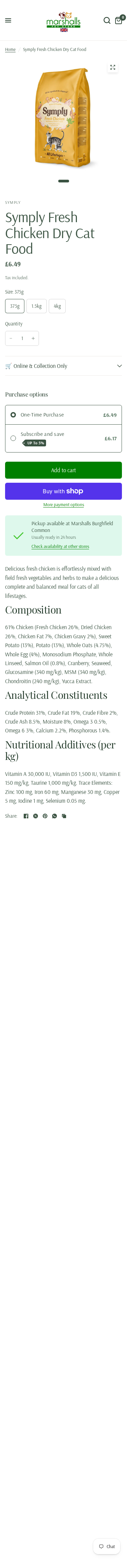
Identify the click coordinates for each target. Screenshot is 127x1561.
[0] (117, 20)
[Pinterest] (45, 816)
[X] (35, 816)
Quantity (13, 324)
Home (10, 49)
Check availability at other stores (60, 546)
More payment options (63, 504)
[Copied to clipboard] (64, 816)
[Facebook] (26, 816)
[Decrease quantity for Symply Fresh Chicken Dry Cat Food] (10, 338)
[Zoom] (113, 67)
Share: (11, 816)
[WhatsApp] (54, 816)
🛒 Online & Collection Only (36, 365)
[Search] (107, 20)
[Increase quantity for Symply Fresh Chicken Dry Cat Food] (33, 338)
